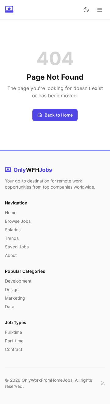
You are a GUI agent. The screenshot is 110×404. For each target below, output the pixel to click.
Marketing (15, 298)
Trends (12, 238)
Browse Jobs (18, 221)
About (11, 255)
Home (10, 212)
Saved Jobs (17, 246)
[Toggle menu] (99, 9)
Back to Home (59, 114)
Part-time (14, 340)
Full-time (13, 332)
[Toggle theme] (86, 9)
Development (18, 280)
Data (9, 306)
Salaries (12, 229)
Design (12, 289)
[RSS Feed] (102, 383)
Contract (13, 349)
